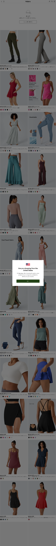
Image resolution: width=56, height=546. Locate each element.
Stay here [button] (21, 273)
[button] (28, 264)
